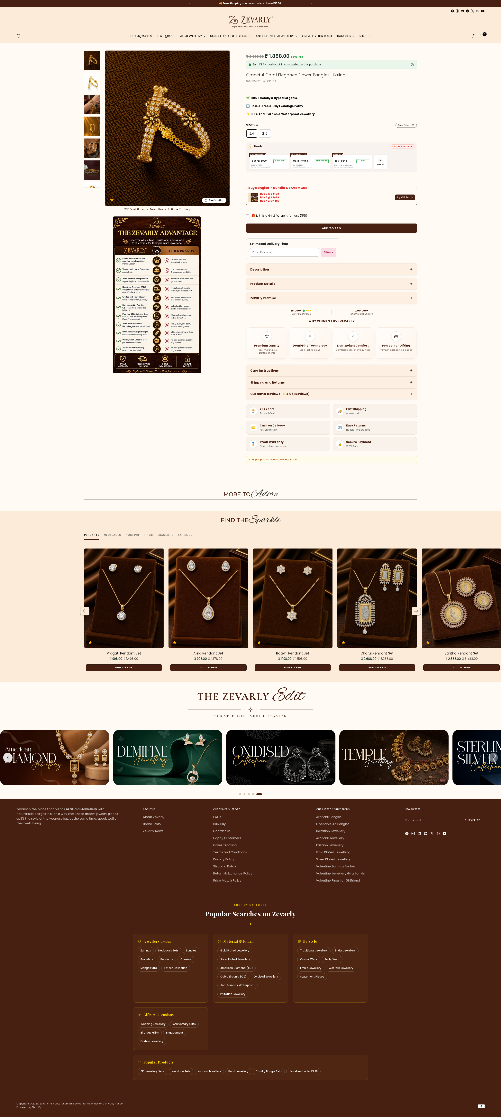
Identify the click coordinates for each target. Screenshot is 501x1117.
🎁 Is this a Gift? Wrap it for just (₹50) (280, 215)
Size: (252, 125)
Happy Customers (227, 838)
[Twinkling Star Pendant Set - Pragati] (124, 598)
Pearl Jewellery (238, 1071)
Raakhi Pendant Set (292, 653)
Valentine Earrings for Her (336, 866)
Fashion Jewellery (329, 845)
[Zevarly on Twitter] (472, 11)
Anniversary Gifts (184, 1024)
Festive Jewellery (152, 1041)
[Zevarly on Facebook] (452, 11)
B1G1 (363, 161)
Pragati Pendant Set (124, 653)
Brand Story (152, 824)
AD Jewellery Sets (152, 1071)
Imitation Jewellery (330, 831)
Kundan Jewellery (209, 1071)
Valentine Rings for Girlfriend (338, 880)
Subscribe (472, 820)
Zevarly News (153, 831)
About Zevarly (153, 817)
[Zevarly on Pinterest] (467, 11)
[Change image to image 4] (92, 126)
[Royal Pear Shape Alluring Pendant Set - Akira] (208, 598)
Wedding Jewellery (153, 1024)
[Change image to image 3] (92, 104)
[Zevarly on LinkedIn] (462, 11)
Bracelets (147, 959)
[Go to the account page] (474, 36)
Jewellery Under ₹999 (303, 1071)
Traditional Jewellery (314, 950)
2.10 (265, 133)
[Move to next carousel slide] (416, 507)
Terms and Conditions (230, 852)
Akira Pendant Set (208, 653)
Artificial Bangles (329, 817)
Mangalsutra (149, 968)
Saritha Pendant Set (461, 653)
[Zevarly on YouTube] (483, 11)
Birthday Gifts (150, 1033)
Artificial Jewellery (330, 838)
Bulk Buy (219, 824)
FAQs (217, 817)
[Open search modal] (19, 36)
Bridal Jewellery (345, 950)
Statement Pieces (312, 977)
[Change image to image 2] (92, 82)
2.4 (252, 133)
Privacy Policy (223, 859)
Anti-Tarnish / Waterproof (237, 985)
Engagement (174, 1033)
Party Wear (332, 959)
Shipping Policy (224, 866)
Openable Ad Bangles (332, 824)
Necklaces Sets (168, 950)
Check (328, 252)
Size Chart (404, 125)
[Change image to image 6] (92, 170)
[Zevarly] (250, 21)
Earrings (146, 950)
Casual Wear (308, 959)
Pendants (166, 959)
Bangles (191, 950)
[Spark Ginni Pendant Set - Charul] (377, 598)
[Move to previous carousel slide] (84, 507)
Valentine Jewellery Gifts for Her (341, 873)
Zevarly (44, 1103)
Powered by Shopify (28, 1107)
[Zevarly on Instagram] (457, 11)
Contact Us (222, 831)
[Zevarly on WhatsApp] (477, 11)
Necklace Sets (181, 1071)
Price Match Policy (227, 880)
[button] (112, 200)
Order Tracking (225, 845)
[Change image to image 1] (92, 60)
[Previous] (190, 3)
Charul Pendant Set (377, 653)
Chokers (185, 959)
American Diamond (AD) (236, 968)
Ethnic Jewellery (310, 968)
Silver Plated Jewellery (333, 859)
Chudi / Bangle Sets (269, 1071)
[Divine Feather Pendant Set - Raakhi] (292, 598)
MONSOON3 (280, 161)
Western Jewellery (341, 968)
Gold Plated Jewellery (333, 852)
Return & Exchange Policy (232, 873)
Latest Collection (175, 968)
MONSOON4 (321, 161)
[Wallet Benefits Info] (412, 64)
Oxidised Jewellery (266, 977)
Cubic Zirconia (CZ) (233, 977)
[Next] (311, 3)
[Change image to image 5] (92, 148)
